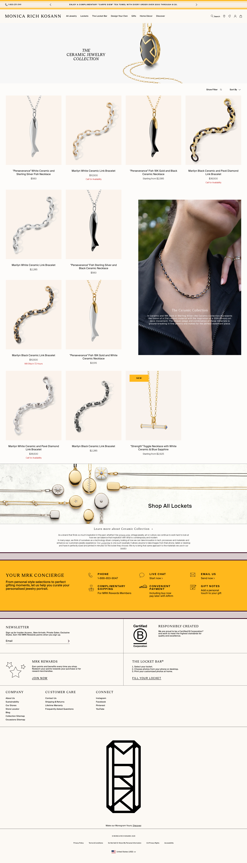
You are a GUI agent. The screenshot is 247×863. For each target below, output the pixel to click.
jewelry (123, 548)
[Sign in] (235, 16)
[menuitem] (71, 16)
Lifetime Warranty (54, 705)
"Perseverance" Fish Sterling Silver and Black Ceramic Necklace (93, 267)
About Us (10, 698)
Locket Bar (105, 543)
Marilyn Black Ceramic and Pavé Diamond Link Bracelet (213, 172)
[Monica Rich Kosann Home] (33, 16)
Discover (137, 825)
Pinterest (100, 705)
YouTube (100, 709)
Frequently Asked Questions (59, 709)
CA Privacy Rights (152, 843)
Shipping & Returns (54, 702)
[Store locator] (224, 16)
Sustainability (12, 702)
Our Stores (11, 705)
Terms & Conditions (96, 843)
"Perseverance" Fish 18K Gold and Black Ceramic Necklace (153, 172)
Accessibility (169, 843)
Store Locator (12, 709)
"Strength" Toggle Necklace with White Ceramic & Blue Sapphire (153, 448)
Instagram (101, 698)
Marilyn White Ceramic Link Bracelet (93, 171)
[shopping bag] (241, 16)
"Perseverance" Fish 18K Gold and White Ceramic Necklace (93, 357)
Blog (8, 712)
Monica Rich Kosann (122, 836)
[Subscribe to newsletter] (69, 641)
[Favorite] (229, 16)
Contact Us (50, 698)
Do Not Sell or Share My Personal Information (124, 843)
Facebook (101, 702)
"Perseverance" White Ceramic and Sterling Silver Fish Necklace (34, 172)
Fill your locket (146, 678)
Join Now (40, 678)
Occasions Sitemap (15, 719)
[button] (50, 4)
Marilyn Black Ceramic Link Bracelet (33, 355)
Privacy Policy (78, 843)
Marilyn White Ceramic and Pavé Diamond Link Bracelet (33, 448)
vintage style (124, 535)
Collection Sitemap (15, 716)
